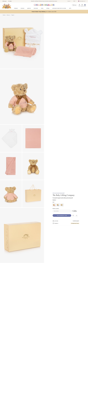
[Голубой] (58, 205)
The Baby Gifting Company (64, 195)
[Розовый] (54, 205)
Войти (11, 1)
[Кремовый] (62, 205)
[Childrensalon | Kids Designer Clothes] (6, 6)
